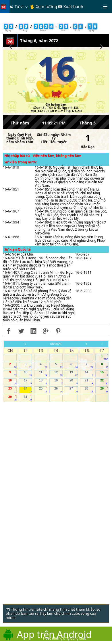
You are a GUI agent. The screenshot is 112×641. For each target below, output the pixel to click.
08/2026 (55, 344)
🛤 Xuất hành (70, 6)
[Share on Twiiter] (21, 331)
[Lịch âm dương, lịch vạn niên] (4, 6)
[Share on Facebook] (8, 331)
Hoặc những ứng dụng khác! (65, 638)
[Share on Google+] (45, 331)
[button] (11, 46)
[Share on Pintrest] (58, 331)
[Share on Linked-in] (33, 331)
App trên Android (54, 634)
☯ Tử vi (17, 6)
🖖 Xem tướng (43, 6)
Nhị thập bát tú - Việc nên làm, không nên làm (42, 156)
